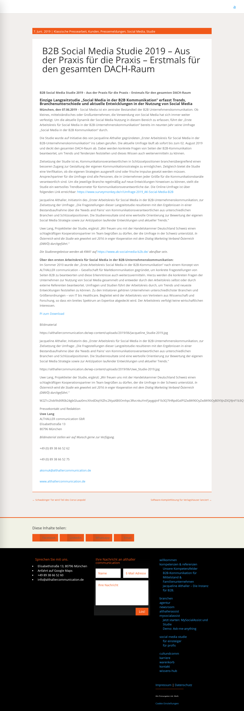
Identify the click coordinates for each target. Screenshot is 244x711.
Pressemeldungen (113, 31)
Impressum (163, 685)
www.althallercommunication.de (62, 481)
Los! (142, 611)
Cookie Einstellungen (167, 703)
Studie (150, 31)
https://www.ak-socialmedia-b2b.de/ (122, 252)
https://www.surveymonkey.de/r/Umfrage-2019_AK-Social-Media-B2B (125, 192)
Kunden (93, 31)
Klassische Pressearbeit (70, 31)
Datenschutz (183, 685)
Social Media (136, 31)
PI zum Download (52, 314)
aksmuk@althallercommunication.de (65, 470)
